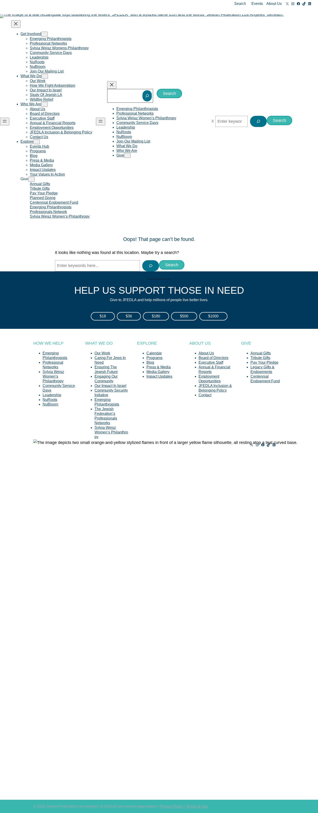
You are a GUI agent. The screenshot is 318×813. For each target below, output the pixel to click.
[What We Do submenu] (44, 76)
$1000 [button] (213, 316)
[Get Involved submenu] (44, 34)
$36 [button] (129, 316)
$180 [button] (156, 316)
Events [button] (257, 4)
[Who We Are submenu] (44, 104)
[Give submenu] (31, 179)
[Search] (147, 95)
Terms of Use (197, 806)
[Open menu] (4, 121)
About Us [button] (274, 4)
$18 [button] (103, 316)
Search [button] (240, 4)
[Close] (212, 121)
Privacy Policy (171, 806)
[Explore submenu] (36, 141)
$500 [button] (184, 316)
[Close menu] (15, 24)
